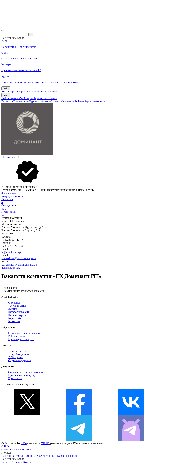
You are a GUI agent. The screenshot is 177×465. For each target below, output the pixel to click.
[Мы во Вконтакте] (131, 413)
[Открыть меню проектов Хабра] (2, 30)
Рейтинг (80, 101)
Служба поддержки (19, 360)
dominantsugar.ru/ (11, 267)
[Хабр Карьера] (14, 34)
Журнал (100, 101)
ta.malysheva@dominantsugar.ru (19, 264)
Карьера (18, 462)
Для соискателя (17, 351)
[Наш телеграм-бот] (131, 440)
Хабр (4, 462)
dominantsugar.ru (10, 193)
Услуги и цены (17, 305)
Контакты (14, 321)
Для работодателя (18, 354)
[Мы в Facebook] (79, 413)
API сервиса (15, 357)
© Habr (5, 446)
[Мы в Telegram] (79, 440)
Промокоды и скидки (21, 339)
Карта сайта (15, 318)
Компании (68, 101)
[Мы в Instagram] (27, 440)
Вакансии (7, 101)
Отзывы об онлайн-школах (24, 333)
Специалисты (21, 101)
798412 (45, 443)
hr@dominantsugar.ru (13, 252)
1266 (24, 443)
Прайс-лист (15, 378)
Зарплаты (90, 101)
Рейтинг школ (16, 336)
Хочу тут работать (12, 196)
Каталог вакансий (19, 311)
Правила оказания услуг (22, 375)
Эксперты (56, 101)
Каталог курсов (17, 315)
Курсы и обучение (40, 101)
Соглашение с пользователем (25, 372)
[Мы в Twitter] (27, 413)
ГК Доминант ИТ (11, 157)
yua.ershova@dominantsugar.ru (18, 258)
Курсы (27, 462)
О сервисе (14, 302)
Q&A (10, 462)
